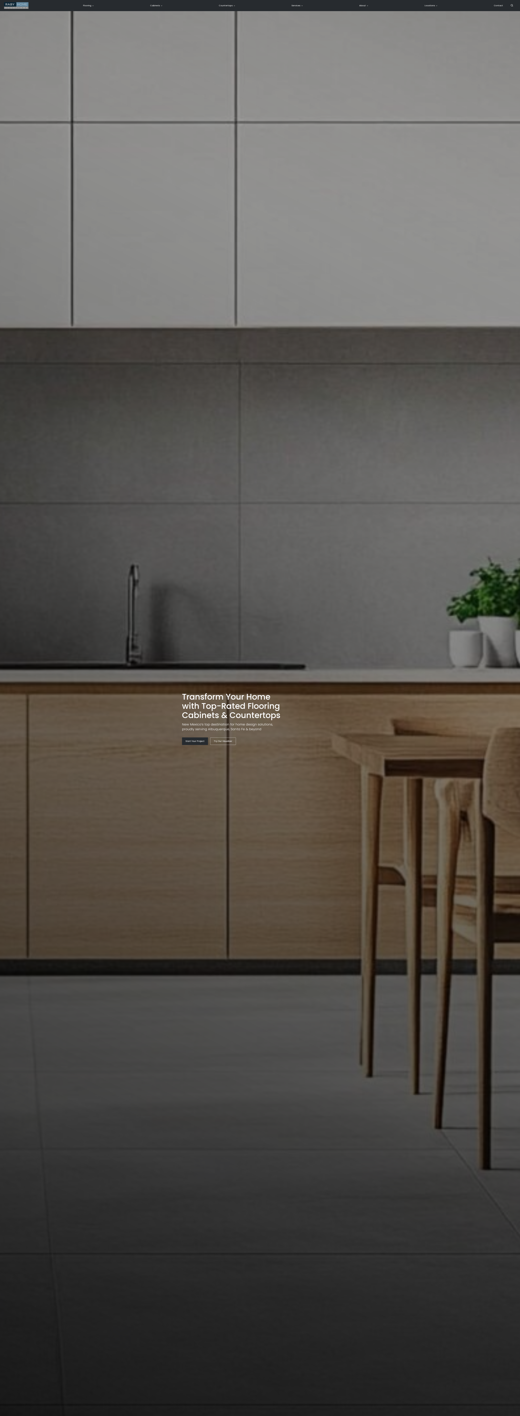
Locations (430, 5)
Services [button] (296, 5)
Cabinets (155, 5)
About (362, 5)
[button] (511, 6)
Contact (498, 5)
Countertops (226, 5)
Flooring (87, 5)
